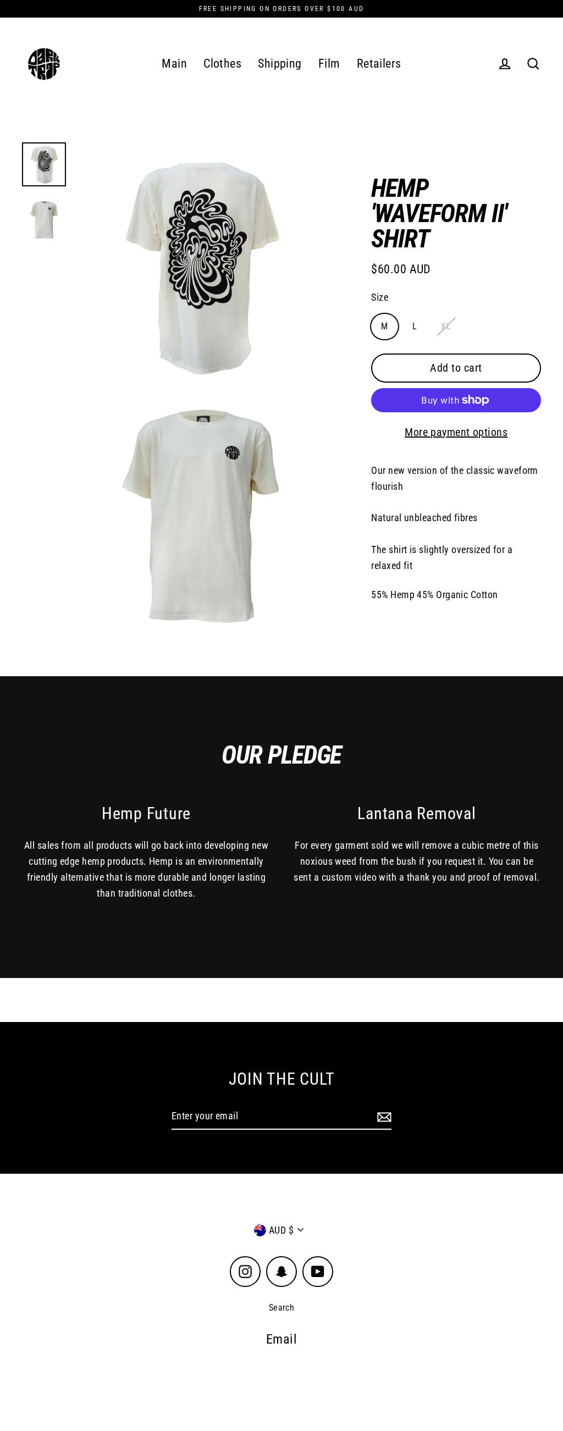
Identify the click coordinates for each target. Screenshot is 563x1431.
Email (281, 1339)
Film (329, 63)
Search (282, 1307)
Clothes (222, 63)
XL (446, 326)
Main (174, 63)
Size (379, 297)
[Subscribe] (382, 1117)
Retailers (379, 63)
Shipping (280, 63)
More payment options (456, 432)
